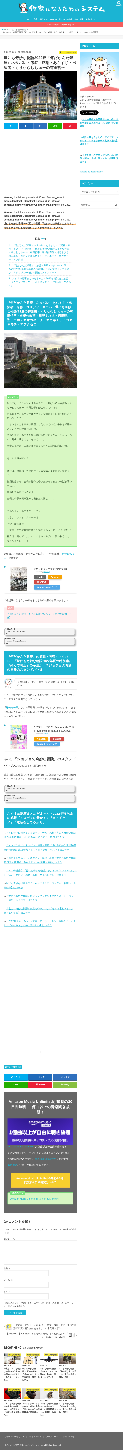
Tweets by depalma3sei (91, 171)
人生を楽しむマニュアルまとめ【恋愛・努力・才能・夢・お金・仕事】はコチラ (99, 158)
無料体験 (12, 1165)
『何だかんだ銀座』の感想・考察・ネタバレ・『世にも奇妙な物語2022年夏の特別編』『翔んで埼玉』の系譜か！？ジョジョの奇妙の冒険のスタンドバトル (39, 269)
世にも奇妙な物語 (65, 19)
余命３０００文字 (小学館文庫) (50, 568)
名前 (7, 1268)
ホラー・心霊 (32, 19)
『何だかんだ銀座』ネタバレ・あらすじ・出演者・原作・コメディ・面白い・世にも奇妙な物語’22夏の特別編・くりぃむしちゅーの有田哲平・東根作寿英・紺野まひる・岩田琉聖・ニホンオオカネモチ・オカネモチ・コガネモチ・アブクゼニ (40, 252)
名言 (76, 19)
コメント (9, 1239)
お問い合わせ (91, 19)
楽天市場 (41, 582)
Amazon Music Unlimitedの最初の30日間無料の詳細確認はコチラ (40, 1180)
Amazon (53, 19)
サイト (7, 1291)
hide (43, 238)
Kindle (40, 577)
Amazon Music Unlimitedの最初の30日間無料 (34, 1198)
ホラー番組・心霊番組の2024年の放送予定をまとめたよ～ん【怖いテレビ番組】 (99, 122)
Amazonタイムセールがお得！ (62, 24)
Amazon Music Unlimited (21, 1146)
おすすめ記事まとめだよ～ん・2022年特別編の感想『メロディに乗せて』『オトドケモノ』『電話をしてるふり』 (40, 282)
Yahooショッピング (47, 587)
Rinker (46, 572)
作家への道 (43, 19)
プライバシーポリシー (14, 1436)
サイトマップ (35, 1436)
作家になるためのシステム (31, 1445)
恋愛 (82, 19)
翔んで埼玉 (12, 707)
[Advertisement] (40, 162)
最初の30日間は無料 (46, 1158)
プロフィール (52, 1436)
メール (8, 1280)
